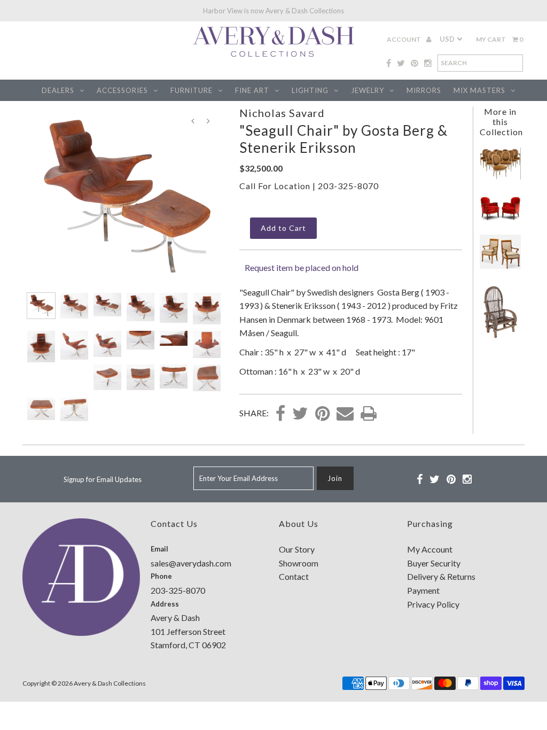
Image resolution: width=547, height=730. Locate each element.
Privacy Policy (433, 604)
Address (165, 604)
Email (159, 549)
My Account (429, 549)
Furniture (191, 90)
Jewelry (367, 90)
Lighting (310, 90)
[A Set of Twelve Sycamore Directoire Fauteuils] (500, 265)
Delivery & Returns (441, 576)
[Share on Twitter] (300, 414)
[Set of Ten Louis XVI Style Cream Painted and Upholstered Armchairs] (500, 176)
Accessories (122, 90)
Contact (294, 576)
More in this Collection (501, 121)
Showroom (298, 563)
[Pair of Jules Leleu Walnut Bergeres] (500, 217)
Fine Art (252, 90)
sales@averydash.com (191, 563)
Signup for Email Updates (103, 479)
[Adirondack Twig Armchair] (500, 336)
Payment (423, 590)
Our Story (297, 549)
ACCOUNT (404, 39)
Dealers (58, 90)
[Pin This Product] (322, 414)
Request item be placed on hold (301, 267)
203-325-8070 (348, 186)
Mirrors (424, 90)
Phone (161, 576)
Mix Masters (479, 90)
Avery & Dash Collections (110, 683)
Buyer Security (433, 563)
